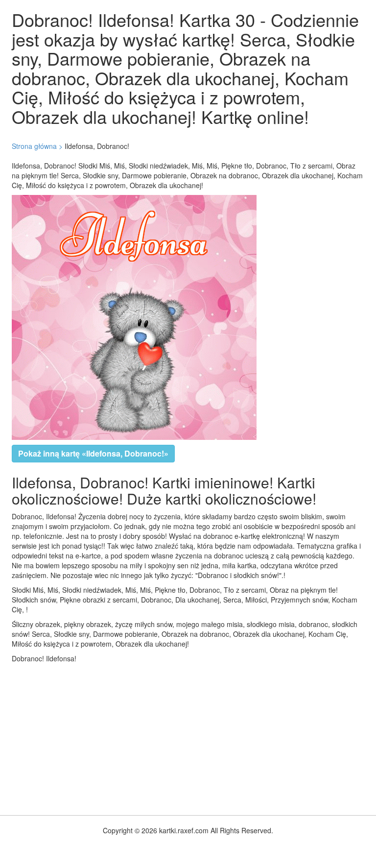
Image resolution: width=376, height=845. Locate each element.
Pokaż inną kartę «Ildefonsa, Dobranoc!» (93, 453)
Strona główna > (37, 146)
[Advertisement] (188, 736)
